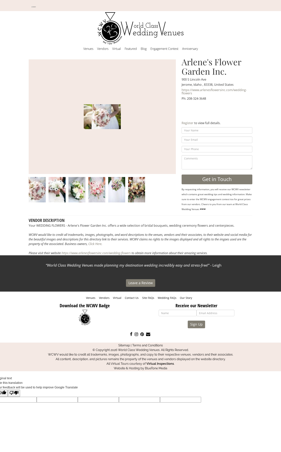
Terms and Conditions (147, 345)
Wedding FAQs (167, 298)
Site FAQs (148, 298)
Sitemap (124, 345)
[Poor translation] (14, 393)
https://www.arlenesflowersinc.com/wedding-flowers (214, 91)
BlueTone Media (156, 368)
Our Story (186, 298)
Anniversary (190, 49)
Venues (88, 49)
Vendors (102, 49)
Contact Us (132, 298)
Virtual (116, 49)
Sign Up (196, 324)
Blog (144, 49)
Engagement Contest (164, 49)
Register (187, 123)
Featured (131, 49)
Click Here (95, 244)
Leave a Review (140, 283)
